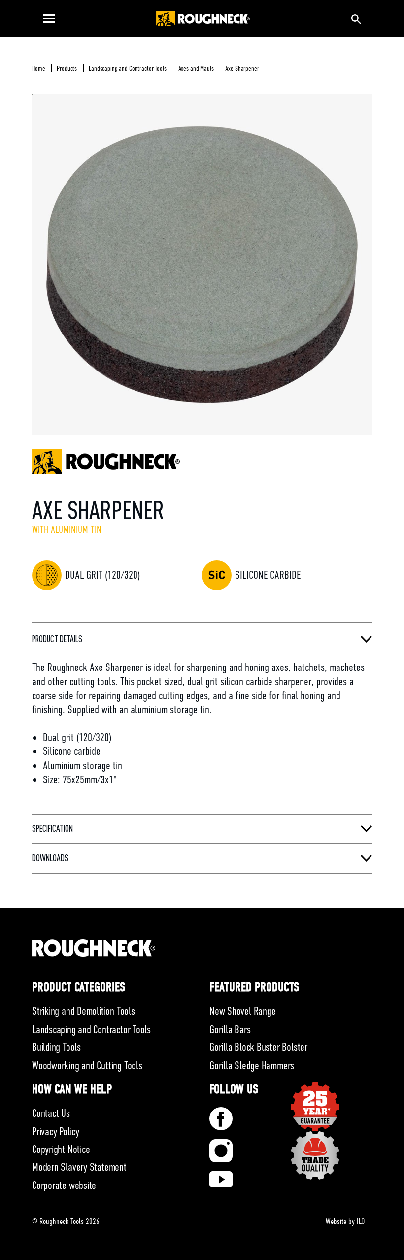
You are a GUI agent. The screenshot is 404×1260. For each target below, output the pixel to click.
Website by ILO (345, 1221)
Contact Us (51, 1113)
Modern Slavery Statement (79, 1167)
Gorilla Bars (229, 1029)
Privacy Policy (55, 1131)
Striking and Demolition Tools (83, 1011)
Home (38, 68)
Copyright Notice (61, 1149)
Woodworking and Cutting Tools (87, 1065)
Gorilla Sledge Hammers (251, 1065)
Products (67, 68)
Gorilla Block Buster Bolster (258, 1047)
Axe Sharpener (242, 68)
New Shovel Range (242, 1011)
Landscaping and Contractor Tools (128, 68)
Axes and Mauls (196, 68)
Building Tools (56, 1047)
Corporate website (64, 1185)
